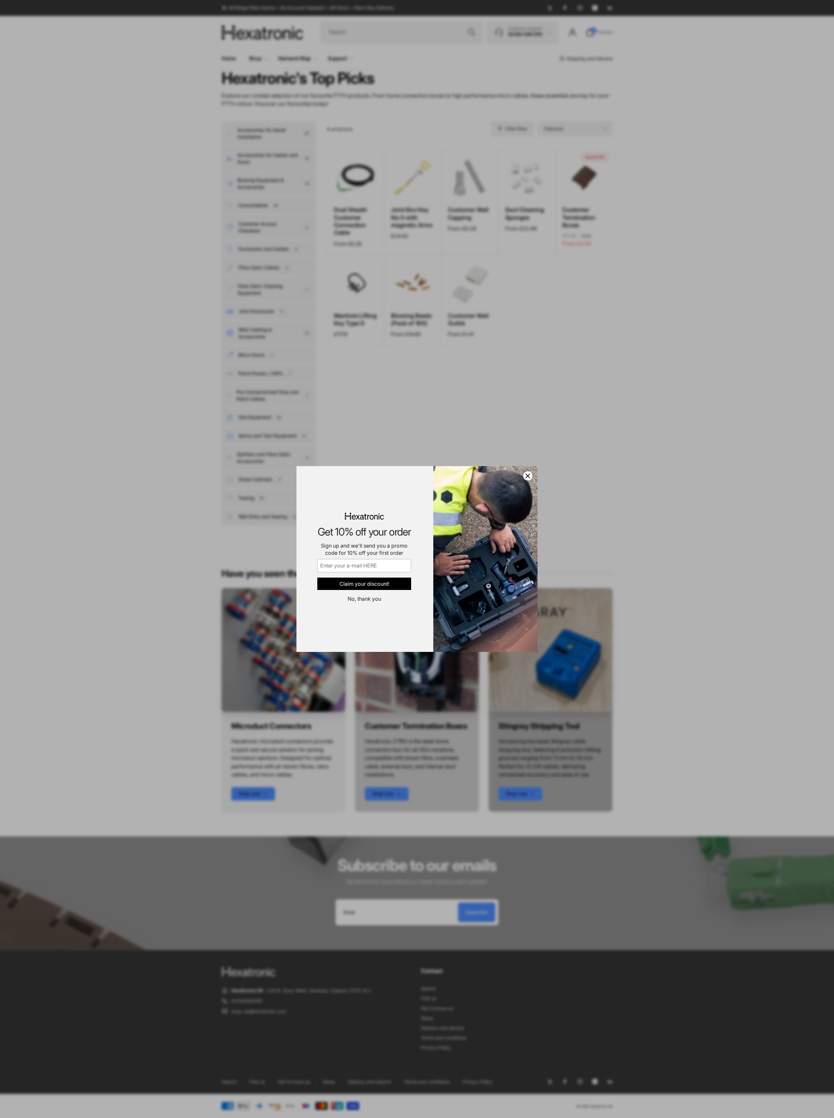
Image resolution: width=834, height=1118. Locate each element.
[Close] (527, 475)
